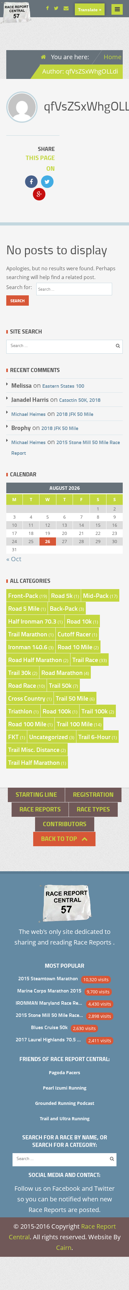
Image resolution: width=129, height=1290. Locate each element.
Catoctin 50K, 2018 (80, 399)
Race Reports (40, 809)
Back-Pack (64, 608)
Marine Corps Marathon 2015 (49, 990)
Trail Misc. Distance (33, 749)
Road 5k (62, 595)
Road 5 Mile (23, 608)
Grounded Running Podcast (64, 1103)
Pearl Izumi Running (64, 1088)
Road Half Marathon (35, 659)
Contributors (64, 823)
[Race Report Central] (15, 19)
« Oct (13, 559)
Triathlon (20, 711)
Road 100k (57, 711)
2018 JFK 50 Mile (74, 413)
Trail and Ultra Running (65, 1119)
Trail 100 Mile (75, 723)
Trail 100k (94, 711)
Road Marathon (62, 672)
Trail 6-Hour (94, 736)
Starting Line (36, 794)
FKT (13, 736)
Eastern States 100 (63, 385)
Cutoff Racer (74, 633)
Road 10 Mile (75, 646)
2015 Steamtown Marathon (48, 978)
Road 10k (79, 621)
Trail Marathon (27, 633)
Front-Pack (23, 595)
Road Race (22, 685)
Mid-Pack (96, 595)
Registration (93, 794)
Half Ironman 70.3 (32, 621)
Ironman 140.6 (27, 646)
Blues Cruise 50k (49, 1027)
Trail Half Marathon (34, 762)
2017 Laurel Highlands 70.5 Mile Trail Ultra (49, 1039)
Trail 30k (19, 672)
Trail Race (85, 659)
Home (112, 57)
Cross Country (26, 698)
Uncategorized (48, 736)
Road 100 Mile (27, 723)
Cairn (63, 1247)
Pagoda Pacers (64, 1072)
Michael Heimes (28, 413)
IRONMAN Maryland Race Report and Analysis (49, 1002)
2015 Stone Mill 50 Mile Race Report (49, 1014)
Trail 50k (60, 685)
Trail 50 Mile (72, 698)
